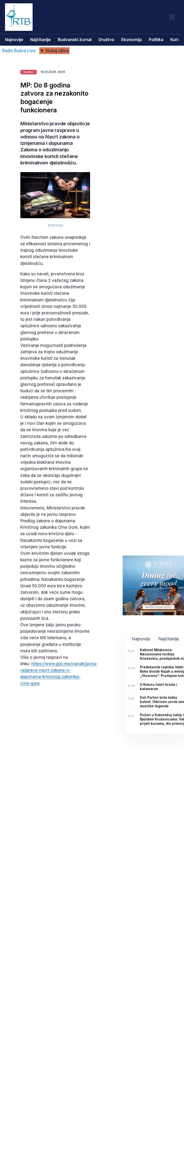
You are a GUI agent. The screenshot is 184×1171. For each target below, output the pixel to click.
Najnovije (14, 39)
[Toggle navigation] (172, 17)
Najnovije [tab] (141, 639)
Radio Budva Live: (19, 50)
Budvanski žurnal (75, 39)
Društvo (106, 39)
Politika (156, 39)
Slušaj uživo (56, 50)
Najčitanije (40, 39)
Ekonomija (131, 39)
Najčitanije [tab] (169, 639)
